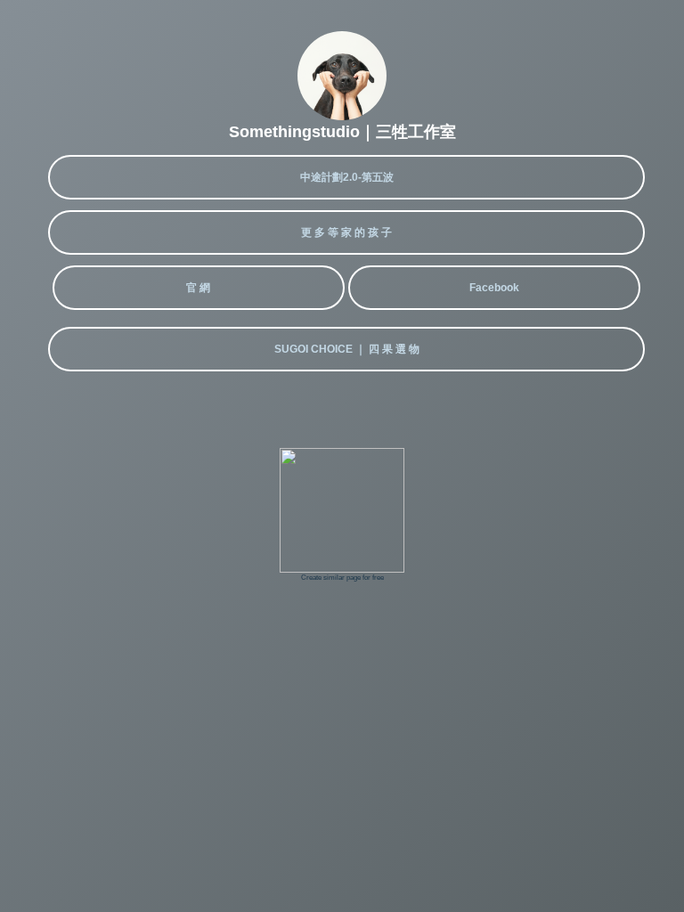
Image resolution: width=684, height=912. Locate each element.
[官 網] (200, 315)
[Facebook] (494, 315)
